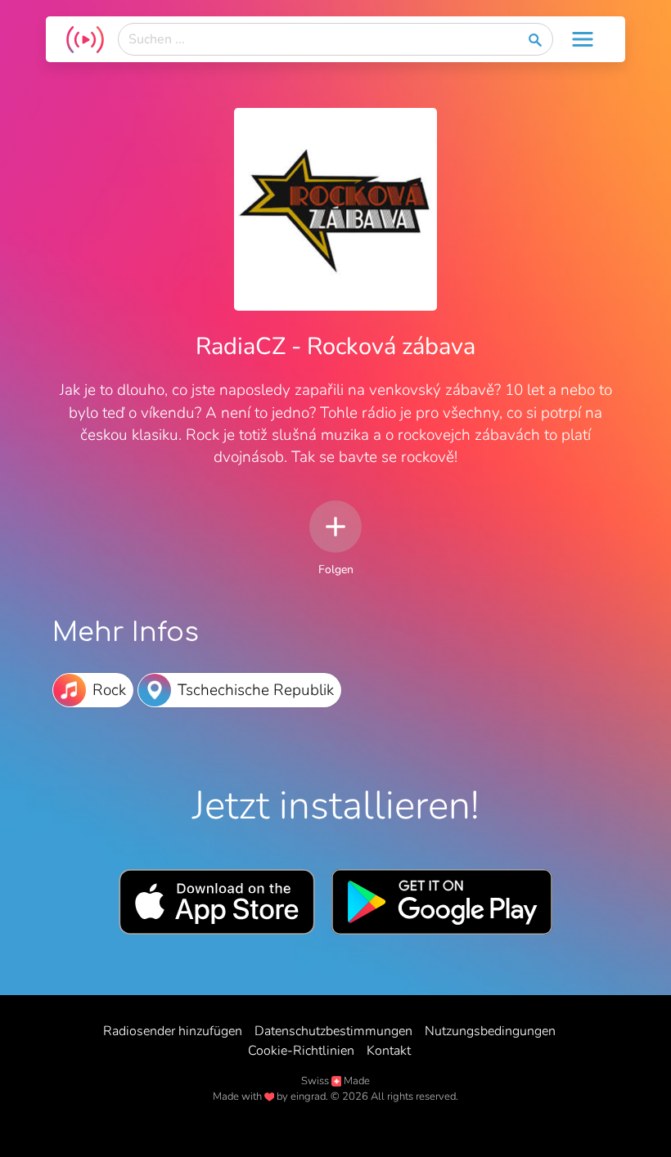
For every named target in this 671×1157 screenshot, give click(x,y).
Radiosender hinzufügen (172, 1031)
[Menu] (583, 39)
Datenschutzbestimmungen (333, 1031)
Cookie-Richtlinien (301, 1051)
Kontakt (389, 1051)
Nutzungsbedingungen (490, 1031)
